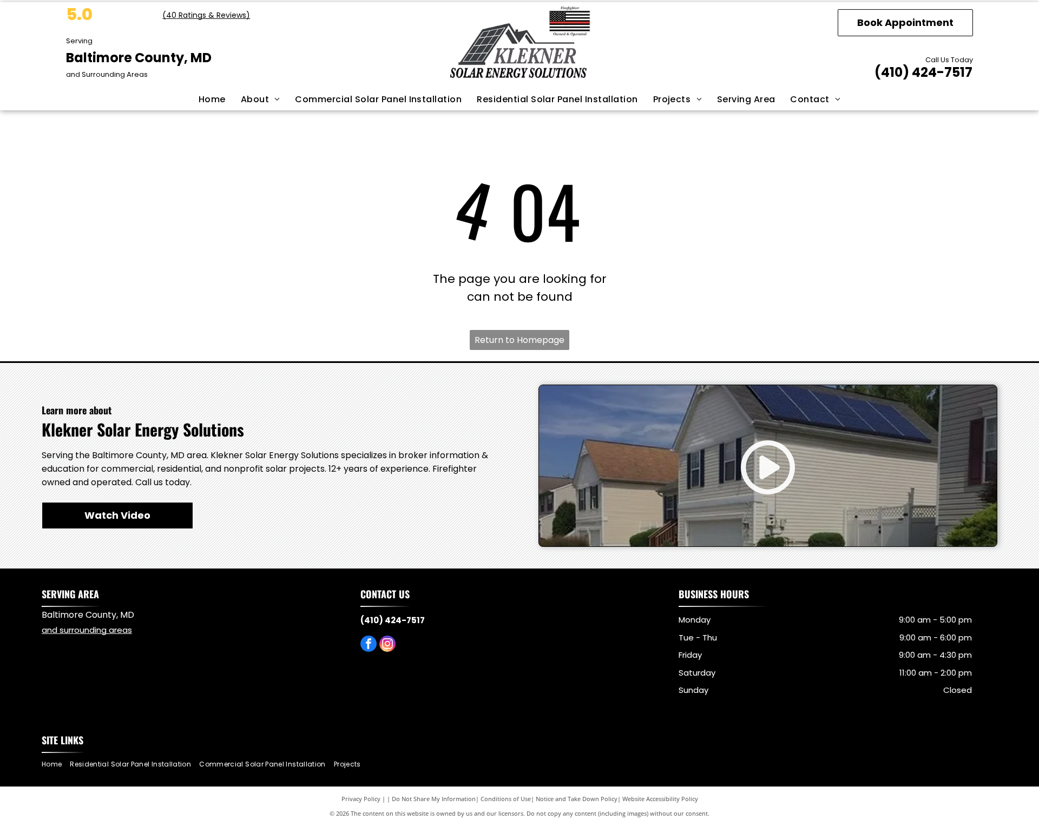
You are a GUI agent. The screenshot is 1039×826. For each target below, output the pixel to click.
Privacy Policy (360, 799)
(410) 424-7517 (923, 72)
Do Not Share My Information (434, 799)
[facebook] (368, 645)
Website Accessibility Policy (660, 799)
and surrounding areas (87, 630)
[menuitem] (212, 99)
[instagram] (387, 645)
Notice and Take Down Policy (576, 799)
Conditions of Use (506, 799)
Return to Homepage (519, 340)
